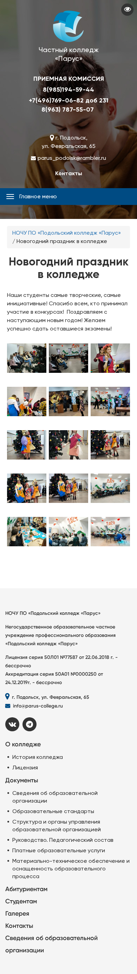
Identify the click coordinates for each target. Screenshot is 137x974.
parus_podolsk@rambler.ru (72, 158)
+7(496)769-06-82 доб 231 (69, 100)
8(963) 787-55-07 (67, 109)
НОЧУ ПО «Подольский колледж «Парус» (66, 232)
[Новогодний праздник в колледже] (26, 361)
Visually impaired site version (127, 9)
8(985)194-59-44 (68, 89)
